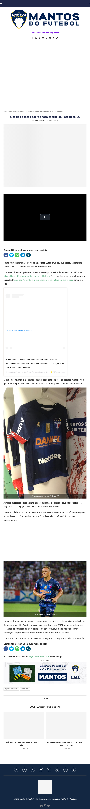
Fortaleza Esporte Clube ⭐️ (42, 372)
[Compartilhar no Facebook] (6, 255)
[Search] (89, 3)
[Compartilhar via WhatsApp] (17, 255)
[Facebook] (32, 38)
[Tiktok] (57, 38)
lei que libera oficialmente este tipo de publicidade (27, 276)
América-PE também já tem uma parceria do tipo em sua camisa (43, 280)
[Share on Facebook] (41, 698)
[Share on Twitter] (44, 698)
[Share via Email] (47, 698)
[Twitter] (36, 38)
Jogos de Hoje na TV (39, 656)
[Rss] (53, 38)
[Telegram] (50, 38)
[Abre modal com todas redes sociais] (28, 255)
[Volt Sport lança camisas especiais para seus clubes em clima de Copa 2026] (24, 725)
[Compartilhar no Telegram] (22, 255)
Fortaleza (24, 689)
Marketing (20, 111)
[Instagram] (39, 38)
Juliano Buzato (40, 120)
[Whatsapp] (46, 38)
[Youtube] (43, 38)
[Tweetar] (11, 255)
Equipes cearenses (11, 689)
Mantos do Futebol (10, 111)
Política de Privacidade (69, 799)
